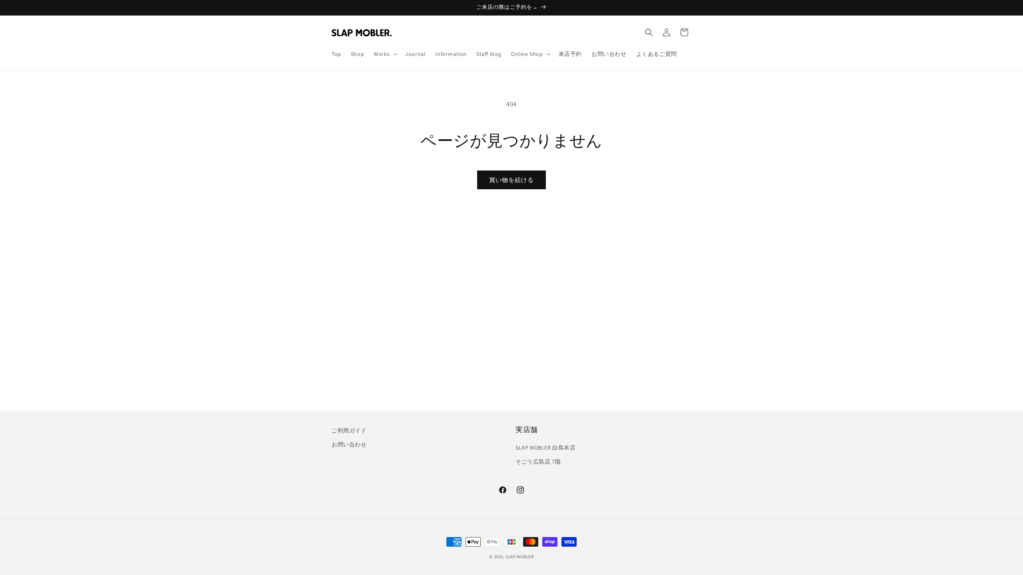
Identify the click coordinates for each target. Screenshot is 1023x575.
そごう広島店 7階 (538, 461)
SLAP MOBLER (520, 556)
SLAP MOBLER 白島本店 (545, 447)
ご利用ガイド (349, 430)
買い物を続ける (511, 180)
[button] (384, 54)
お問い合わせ (349, 444)
